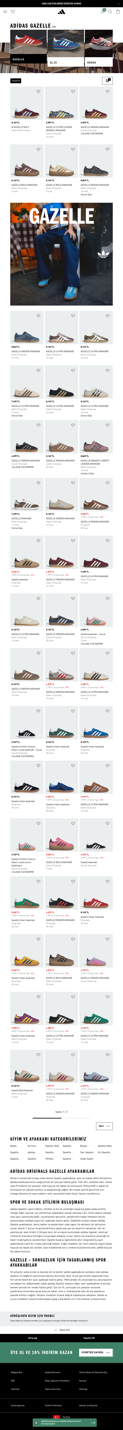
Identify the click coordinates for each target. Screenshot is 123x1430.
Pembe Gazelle (49, 1159)
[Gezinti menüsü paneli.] (5, 12)
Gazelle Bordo (49, 1152)
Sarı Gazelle (87, 1152)
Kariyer (82, 1381)
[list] (56, 80)
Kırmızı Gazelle (32, 1146)
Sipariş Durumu (53, 1389)
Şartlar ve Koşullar (88, 1405)
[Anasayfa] (61, 13)
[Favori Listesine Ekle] (38, 92)
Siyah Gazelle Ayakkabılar (87, 1159)
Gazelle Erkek (14, 1152)
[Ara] (110, 12)
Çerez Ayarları (18, 1405)
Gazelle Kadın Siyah (69, 1146)
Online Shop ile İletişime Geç (93, 1372)
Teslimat (15, 1389)
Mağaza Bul (16, 1372)
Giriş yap (32, 1338)
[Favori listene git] (13, 12)
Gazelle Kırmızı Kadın (67, 1152)
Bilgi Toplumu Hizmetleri (57, 1381)
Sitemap (83, 1389)
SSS (13, 1381)
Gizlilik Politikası (53, 1405)
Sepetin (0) (89, 1338)
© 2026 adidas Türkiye (61, 1426)
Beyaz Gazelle (84, 1146)
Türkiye (66, 1417)
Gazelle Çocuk (32, 1159)
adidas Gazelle (32, 1152)
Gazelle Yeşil (52, 1146)
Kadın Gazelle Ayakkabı (15, 1146)
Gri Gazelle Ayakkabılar (104, 1152)
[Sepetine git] (118, 12)
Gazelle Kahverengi (69, 1159)
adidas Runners (53, 1372)
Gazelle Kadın (14, 1159)
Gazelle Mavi (105, 1146)
